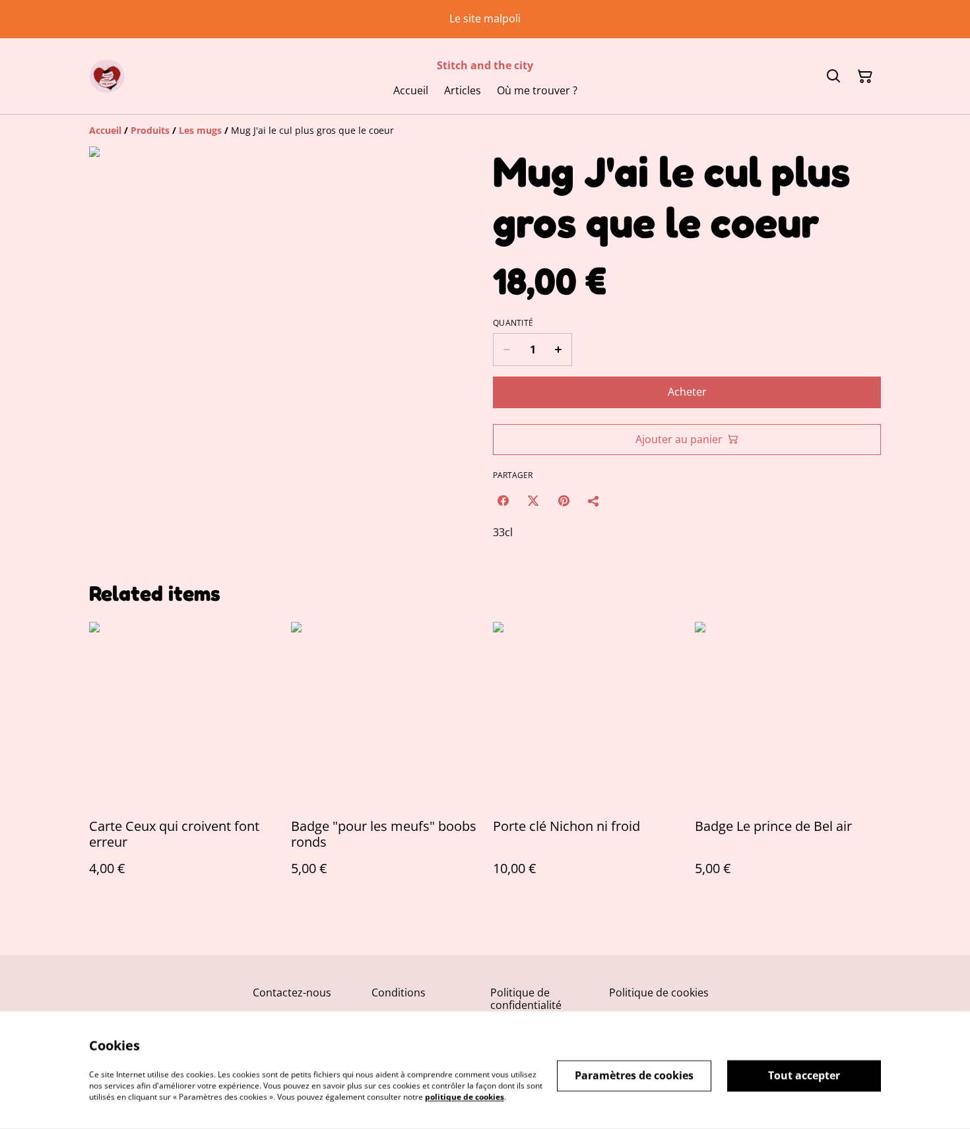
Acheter (687, 391)
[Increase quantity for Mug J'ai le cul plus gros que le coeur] (558, 349)
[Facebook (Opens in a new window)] (503, 500)
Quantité (513, 323)
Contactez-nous (292, 992)
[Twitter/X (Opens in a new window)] (533, 500)
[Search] (833, 76)
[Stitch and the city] (107, 76)
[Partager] (594, 500)
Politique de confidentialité (526, 998)
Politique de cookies (659, 992)
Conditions (399, 992)
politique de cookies (464, 1096)
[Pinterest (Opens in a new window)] (563, 500)
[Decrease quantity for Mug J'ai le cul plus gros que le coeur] (506, 349)
